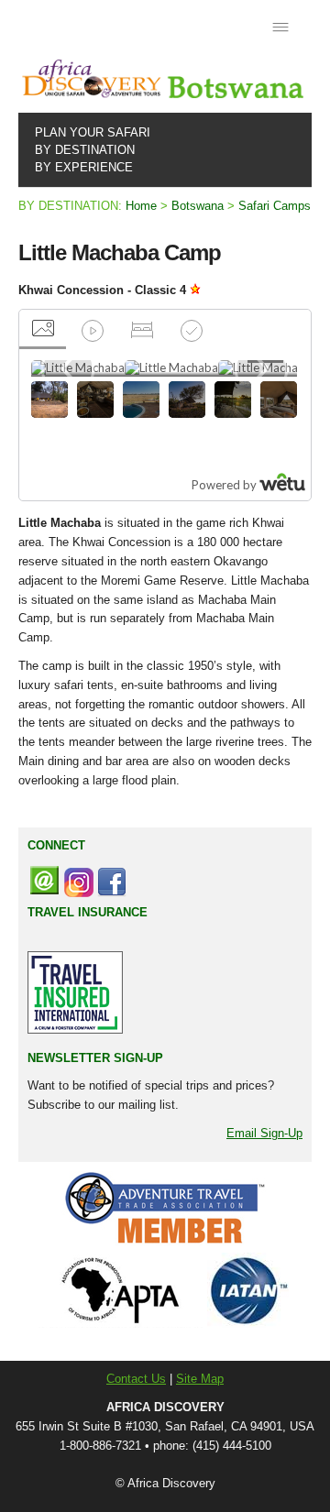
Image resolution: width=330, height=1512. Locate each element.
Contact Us (136, 1379)
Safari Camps (274, 206)
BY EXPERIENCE (80, 167)
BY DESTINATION (81, 150)
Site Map (200, 1379)
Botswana (197, 206)
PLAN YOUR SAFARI (89, 132)
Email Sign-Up (264, 1133)
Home (141, 206)
